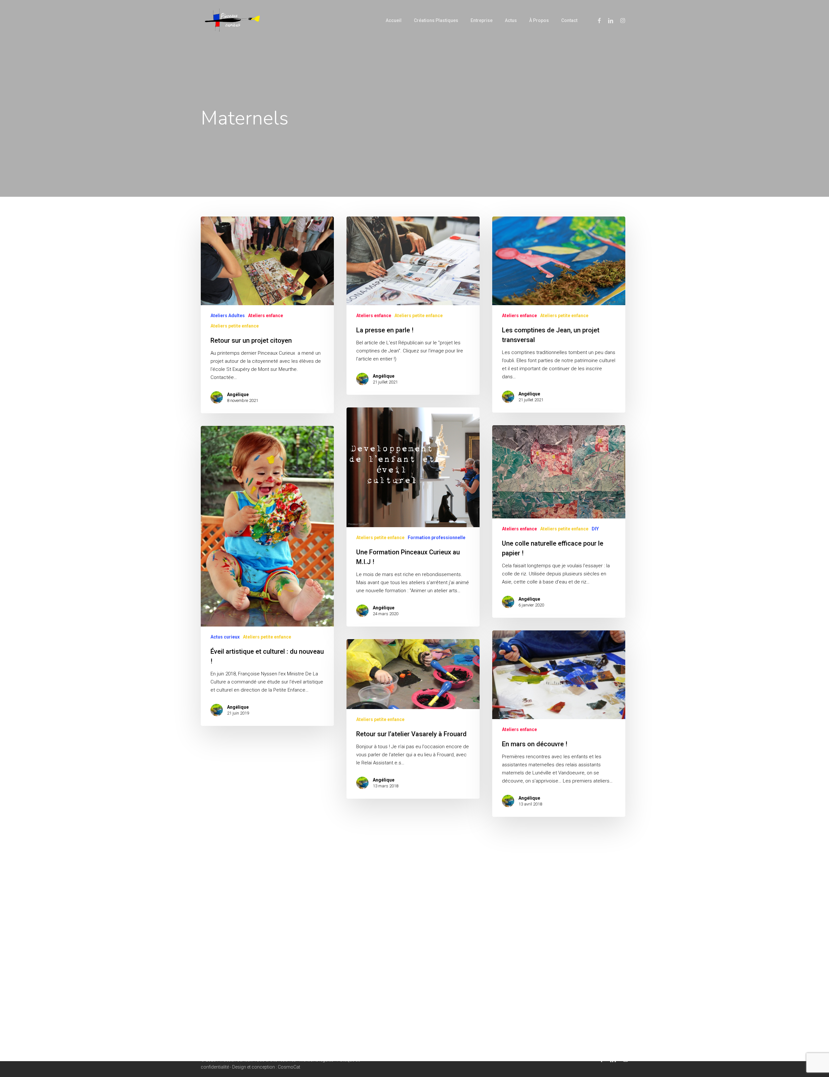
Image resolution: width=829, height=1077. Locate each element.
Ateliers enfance (265, 315)
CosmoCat (289, 1067)
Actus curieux (225, 636)
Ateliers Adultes (227, 315)
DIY (595, 528)
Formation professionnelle (436, 537)
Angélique (238, 394)
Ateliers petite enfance (234, 325)
